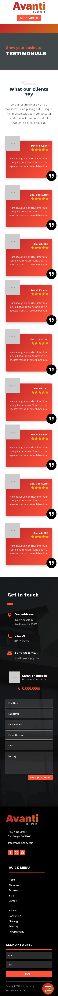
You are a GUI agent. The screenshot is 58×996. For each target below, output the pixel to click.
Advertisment (16, 931)
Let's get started (40, 777)
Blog (11, 895)
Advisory (13, 926)
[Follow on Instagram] (22, 852)
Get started (29, 18)
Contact (13, 900)
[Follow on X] (16, 852)
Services (13, 890)
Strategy (13, 921)
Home (12, 879)
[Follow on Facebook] (10, 852)
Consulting (15, 916)
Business (14, 910)
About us (14, 885)
